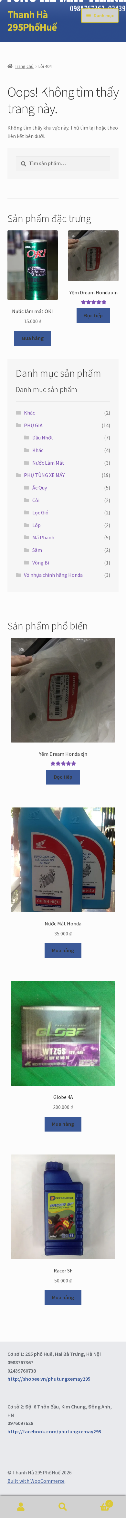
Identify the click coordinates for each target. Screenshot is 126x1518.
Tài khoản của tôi (21, 1507)
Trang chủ (24, 66)
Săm (37, 550)
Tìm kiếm (63, 1507)
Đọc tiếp (93, 315)
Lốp (36, 525)
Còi (35, 500)
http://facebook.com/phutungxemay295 (54, 1431)
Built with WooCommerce (36, 1481)
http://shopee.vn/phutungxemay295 (48, 1379)
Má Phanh (43, 537)
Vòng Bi (40, 562)
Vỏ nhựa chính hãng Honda (53, 575)
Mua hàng (33, 338)
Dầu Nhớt (42, 437)
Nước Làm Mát (48, 462)
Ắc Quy (39, 487)
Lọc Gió (40, 512)
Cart (97, 1501)
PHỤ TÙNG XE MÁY (44, 475)
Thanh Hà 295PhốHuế (32, 21)
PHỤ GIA (33, 425)
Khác (29, 412)
